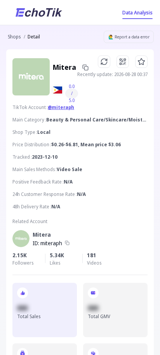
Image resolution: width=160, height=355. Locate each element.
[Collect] (141, 61)
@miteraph (61, 107)
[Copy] (67, 243)
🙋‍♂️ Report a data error (129, 37)
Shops (14, 36)
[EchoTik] (39, 12)
